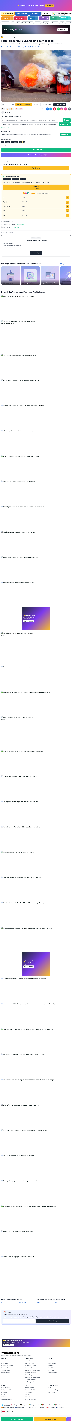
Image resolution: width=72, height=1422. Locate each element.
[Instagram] (61, 108)
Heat (38, 1302)
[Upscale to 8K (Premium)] (67, 215)
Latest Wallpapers (6, 1368)
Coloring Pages (63, 18)
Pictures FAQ (28, 1392)
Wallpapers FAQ (29, 1387)
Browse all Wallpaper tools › (63, 263)
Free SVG (42, 18)
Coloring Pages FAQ (30, 1399)
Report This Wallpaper (8, 232)
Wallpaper (25, 1405)
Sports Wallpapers (30, 1375)
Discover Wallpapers (7, 1365)
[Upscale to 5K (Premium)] (67, 210)
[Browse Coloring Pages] (69, 18)
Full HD (7, 142)
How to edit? (16, 227)
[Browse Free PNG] (58, 18)
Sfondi (58, 1405)
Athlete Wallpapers (30, 1368)
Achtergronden (21, 1407)
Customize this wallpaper (37, 155)
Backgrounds (19, 18)
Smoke (12, 47)
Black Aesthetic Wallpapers (32, 1370)
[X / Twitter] (50, 108)
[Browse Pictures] (36, 18)
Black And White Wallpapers (32, 1377)
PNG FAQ (27, 1397)
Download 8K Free (50, 1419)
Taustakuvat (61, 1407)
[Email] (65, 108)
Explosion (4, 47)
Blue (26, 47)
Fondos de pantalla (8, 1407)
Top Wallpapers (5, 1370)
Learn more (19, 1321)
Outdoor (40, 47)
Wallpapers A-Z (5, 1387)
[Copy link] (69, 108)
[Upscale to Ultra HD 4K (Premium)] (67, 206)
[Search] (63, 13)
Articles (3, 1375)
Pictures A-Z (4, 1392)
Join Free (36, 13)
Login (47, 13)
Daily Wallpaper (5, 1372)
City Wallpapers (29, 1361)
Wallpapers (5, 18)
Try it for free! (36, 168)
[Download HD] (67, 197)
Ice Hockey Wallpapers (31, 1382)
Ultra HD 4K (14, 142)
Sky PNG (30, 47)
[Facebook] (47, 108)
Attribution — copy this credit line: (11, 116)
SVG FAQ (27, 1394)
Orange (22, 47)
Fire (8, 47)
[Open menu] (69, 14)
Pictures (31, 18)
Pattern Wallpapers (30, 1372)
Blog (49, 1387)
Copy (67, 120)
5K (20, 142)
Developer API (52, 1392)
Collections (4, 1363)
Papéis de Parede (48, 1405)
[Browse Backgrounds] (25, 18)
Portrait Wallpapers (30, 1365)
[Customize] (68, 1419)
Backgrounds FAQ (30, 1390)
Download (36, 187)
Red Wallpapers (29, 1363)
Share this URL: (5, 131)
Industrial (17, 47)
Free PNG (53, 18)
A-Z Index (4, 1361)
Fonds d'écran (32, 1407)
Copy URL (66, 134)
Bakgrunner (51, 1407)
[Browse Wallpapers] (12, 18)
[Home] (2, 37)
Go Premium (9, 13)
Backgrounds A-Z (6, 1390)
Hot (56, 1302)
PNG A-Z (3, 1397)
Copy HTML (65, 124)
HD (3, 142)
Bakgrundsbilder (35, 1405)
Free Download (37, 149)
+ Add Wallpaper (22, 13)
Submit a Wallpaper (53, 1390)
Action (35, 47)
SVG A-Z (3, 1394)
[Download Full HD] (67, 202)
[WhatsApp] (58, 108)
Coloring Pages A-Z (6, 1399)
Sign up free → (53, 1321)
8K (24, 142)
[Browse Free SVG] (47, 18)
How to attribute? (5, 127)
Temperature (15, 37)
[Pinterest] (54, 108)
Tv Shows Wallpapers (31, 1379)
